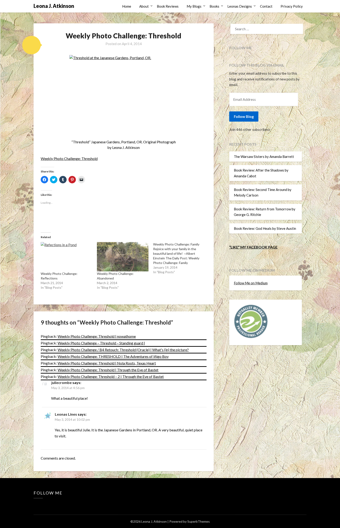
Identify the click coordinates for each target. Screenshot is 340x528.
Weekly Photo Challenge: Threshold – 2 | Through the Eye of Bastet (111, 376)
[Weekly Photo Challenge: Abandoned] (122, 256)
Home (126, 6)
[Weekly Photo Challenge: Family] (181, 258)
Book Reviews (168, 6)
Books (214, 6)
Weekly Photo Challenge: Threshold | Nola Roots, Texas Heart (107, 363)
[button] (31, 45)
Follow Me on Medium (251, 283)
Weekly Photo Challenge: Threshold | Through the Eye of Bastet (108, 370)
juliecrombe (61, 382)
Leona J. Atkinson (54, 6)
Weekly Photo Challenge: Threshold (69, 158)
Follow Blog (244, 116)
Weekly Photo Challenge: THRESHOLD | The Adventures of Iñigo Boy (113, 356)
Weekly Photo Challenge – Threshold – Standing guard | (101, 343)
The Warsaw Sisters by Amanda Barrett (264, 156)
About (144, 6)
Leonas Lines (66, 414)
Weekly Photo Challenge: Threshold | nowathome (97, 336)
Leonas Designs (239, 6)
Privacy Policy (292, 6)
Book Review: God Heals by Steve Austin (265, 228)
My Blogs (194, 6)
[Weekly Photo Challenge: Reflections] (66, 256)
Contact (266, 6)
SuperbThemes (198, 521)
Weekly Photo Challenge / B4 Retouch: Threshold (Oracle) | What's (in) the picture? (123, 349)
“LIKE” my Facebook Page (253, 247)
